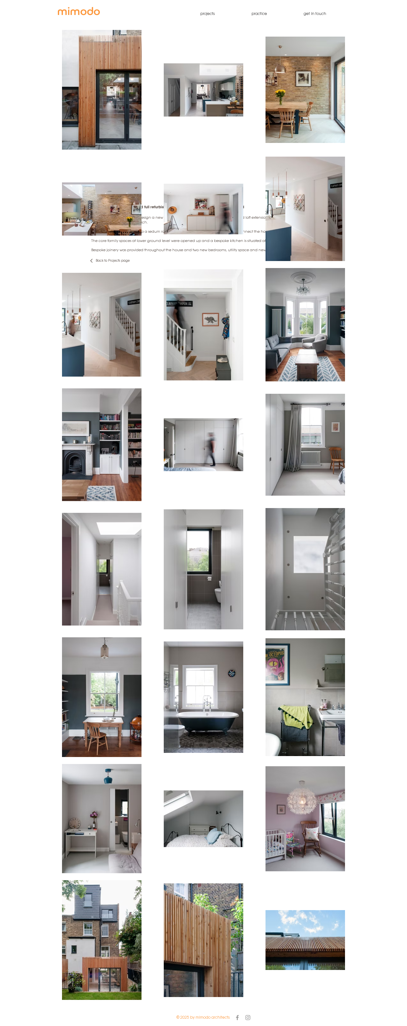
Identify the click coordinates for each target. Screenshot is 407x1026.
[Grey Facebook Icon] (237, 1017)
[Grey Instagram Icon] (248, 1017)
